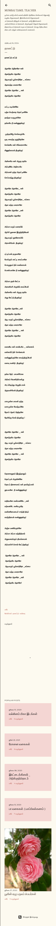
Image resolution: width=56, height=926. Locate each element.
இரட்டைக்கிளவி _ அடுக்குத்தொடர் (19, 776)
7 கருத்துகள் (18, 814)
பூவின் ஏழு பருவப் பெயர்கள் (20, 894)
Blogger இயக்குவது (30, 917)
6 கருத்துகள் (18, 749)
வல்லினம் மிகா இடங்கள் (23, 714)
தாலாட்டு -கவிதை (19, 613)
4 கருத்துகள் (18, 783)
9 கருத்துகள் (14, 899)
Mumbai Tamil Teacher (20, 10)
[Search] (49, 4)
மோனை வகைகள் (19, 744)
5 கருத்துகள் (18, 719)
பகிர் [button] (6, 609)
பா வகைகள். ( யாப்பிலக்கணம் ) (27, 809)
